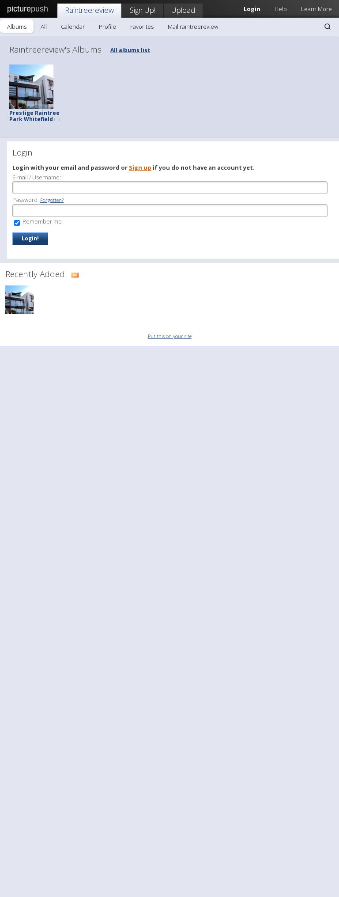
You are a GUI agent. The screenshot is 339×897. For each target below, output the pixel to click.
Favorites (142, 26)
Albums (16, 26)
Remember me (41, 221)
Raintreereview (89, 10)
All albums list (130, 50)
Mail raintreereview (193, 26)
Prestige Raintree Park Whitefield (34, 116)
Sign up (140, 167)
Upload (183, 10)
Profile (107, 26)
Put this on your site (170, 336)
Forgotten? (52, 200)
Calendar (73, 26)
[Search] (327, 26)
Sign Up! (142, 10)
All (44, 26)
